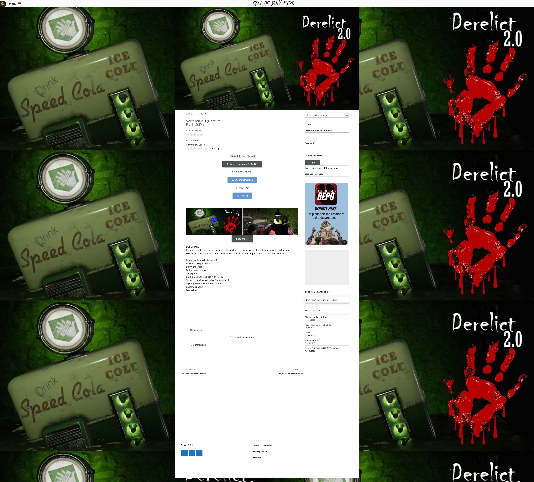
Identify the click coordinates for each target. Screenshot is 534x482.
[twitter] (192, 453)
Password (310, 143)
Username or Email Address (318, 130)
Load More (242, 238)
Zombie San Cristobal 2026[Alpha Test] (322, 348)
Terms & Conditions (262, 445)
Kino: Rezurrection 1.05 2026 (318, 325)
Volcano (308, 332)
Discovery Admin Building (316, 317)
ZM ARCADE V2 (312, 340)
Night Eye (276, 480)
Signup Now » (332, 168)
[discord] (184, 453)
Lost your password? (314, 174)
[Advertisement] (327, 267)
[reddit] (199, 453)
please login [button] (332, 300)
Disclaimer (258, 457)
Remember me (315, 155)
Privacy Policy (260, 451)
